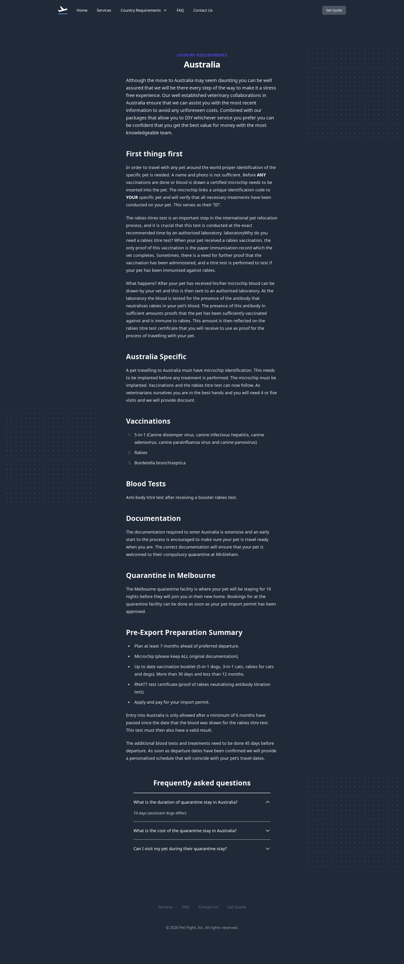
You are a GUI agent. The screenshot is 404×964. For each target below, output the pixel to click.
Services (104, 10)
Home (82, 10)
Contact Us (203, 10)
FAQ (180, 10)
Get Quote (334, 10)
